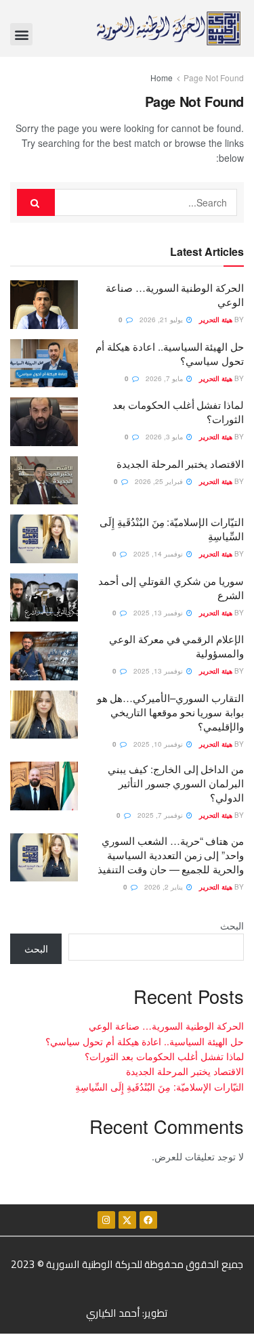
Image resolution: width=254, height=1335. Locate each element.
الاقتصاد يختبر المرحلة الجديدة (180, 463)
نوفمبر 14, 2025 (159, 554)
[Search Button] (36, 202)
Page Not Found (214, 77)
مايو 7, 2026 (165, 378)
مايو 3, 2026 (165, 436)
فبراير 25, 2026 (160, 481)
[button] (21, 34)
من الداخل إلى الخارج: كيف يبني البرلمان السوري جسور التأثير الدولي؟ (176, 783)
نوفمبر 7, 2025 (161, 815)
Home (161, 77)
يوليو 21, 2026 (162, 319)
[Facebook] (148, 1220)
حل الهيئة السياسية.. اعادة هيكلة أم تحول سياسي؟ (144, 1041)
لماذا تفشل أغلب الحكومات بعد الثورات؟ (164, 1056)
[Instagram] (106, 1220)
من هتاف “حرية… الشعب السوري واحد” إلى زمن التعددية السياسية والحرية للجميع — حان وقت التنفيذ (171, 854)
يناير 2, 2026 (164, 887)
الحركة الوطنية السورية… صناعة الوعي (166, 1025)
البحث (232, 925)
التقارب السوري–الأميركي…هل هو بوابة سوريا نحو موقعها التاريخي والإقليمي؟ (170, 712)
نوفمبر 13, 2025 (159, 612)
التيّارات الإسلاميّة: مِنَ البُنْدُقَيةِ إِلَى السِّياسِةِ (159, 1086)
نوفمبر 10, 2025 (159, 744)
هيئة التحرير (215, 319)
